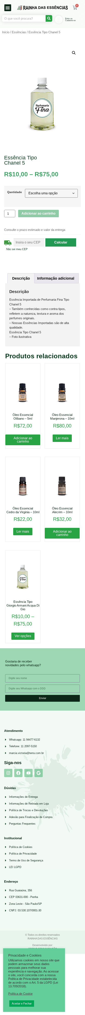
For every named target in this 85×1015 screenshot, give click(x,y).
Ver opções (23, 636)
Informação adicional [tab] (55, 278)
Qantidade (14, 192)
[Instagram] (8, 773)
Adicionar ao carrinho (38, 213)
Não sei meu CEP (17, 249)
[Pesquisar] (49, 18)
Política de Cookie (20, 993)
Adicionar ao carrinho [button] (23, 439)
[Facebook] (18, 773)
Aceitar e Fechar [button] (22, 1003)
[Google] (38, 773)
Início (5, 32)
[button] (7, 7)
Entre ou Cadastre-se (70, 19)
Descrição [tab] (21, 278)
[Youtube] (28, 773)
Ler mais (62, 438)
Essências (19, 32)
